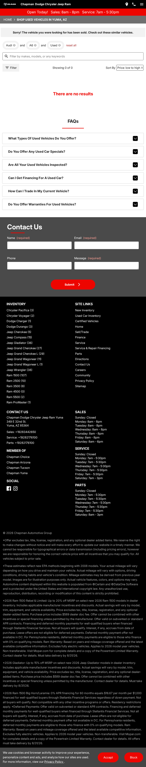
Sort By (110, 67)
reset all (71, 45)
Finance (80, 337)
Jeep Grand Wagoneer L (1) (25, 364)
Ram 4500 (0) (16, 391)
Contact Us (82, 364)
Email (85, 238)
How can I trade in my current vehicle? (38, 191)
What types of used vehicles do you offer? (42, 138)
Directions (82, 359)
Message (87, 258)
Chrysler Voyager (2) (20, 315)
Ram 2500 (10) (16, 381)
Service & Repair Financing (92, 348)
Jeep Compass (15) (19, 337)
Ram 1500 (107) (17, 375)
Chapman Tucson (18, 467)
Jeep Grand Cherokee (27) (24, 348)
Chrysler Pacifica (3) (20, 310)
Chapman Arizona (18, 462)
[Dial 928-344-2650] (133, 4)
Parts (78, 353)
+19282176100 (27, 437)
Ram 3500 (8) (16, 386)
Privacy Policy (84, 381)
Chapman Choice (18, 457)
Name (18, 238)
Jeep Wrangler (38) (19, 370)
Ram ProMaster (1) (19, 402)
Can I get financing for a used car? (35, 178)
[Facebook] (9, 488)
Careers (80, 370)
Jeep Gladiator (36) (20, 343)
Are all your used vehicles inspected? (37, 165)
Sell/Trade (82, 332)
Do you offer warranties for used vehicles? (42, 204)
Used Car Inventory (88, 315)
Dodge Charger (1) (19, 321)
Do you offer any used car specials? (36, 151)
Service (80, 343)
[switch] (141, 4)
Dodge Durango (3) (20, 326)
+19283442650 (25, 432)
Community (82, 375)
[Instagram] (15, 488)
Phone (11, 258)
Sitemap (80, 386)
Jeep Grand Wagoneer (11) (24, 359)
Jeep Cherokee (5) (19, 332)
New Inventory (84, 310)
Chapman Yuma (17, 473)
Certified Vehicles (86, 321)
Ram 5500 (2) (16, 397)
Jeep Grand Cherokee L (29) (26, 353)
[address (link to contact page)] (126, 4)
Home (8, 19)
